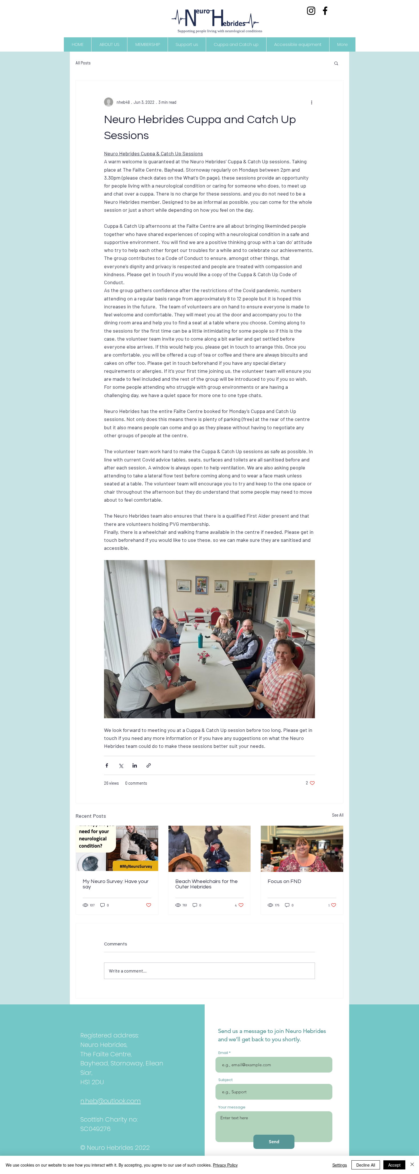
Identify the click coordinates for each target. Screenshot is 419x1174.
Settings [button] (339, 1165)
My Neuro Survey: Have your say (116, 884)
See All (337, 815)
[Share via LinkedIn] (134, 765)
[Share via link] (148, 765)
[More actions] (311, 102)
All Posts (83, 62)
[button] (336, 63)
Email (223, 1053)
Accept (394, 1165)
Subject (225, 1080)
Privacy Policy (225, 1165)
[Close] (412, 1164)
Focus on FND (284, 881)
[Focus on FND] (302, 849)
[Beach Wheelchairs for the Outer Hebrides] (209, 849)
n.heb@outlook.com (110, 1100)
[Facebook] (325, 10)
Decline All (365, 1165)
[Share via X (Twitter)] (120, 765)
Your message (231, 1107)
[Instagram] (311, 10)
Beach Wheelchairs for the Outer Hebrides (206, 884)
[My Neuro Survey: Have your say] (117, 849)
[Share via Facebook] (106, 765)
